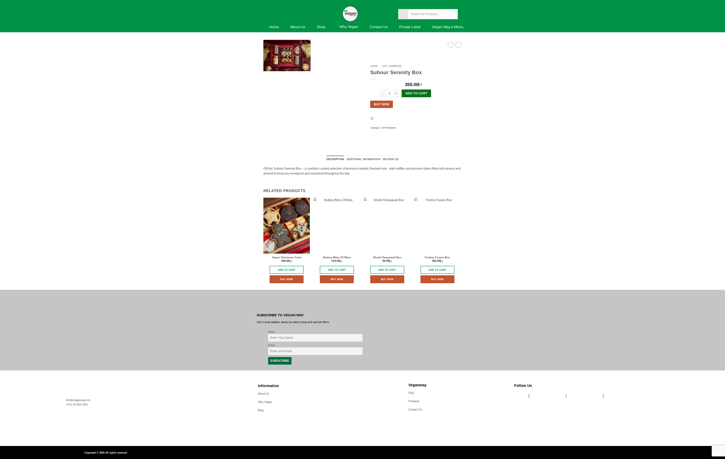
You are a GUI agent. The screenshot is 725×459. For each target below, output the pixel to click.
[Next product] (451, 45)
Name (271, 331)
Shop (321, 27)
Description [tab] (335, 159)
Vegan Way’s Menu (447, 27)
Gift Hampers (392, 66)
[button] (372, 118)
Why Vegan (348, 27)
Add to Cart (416, 93)
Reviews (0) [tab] (391, 159)
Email (271, 345)
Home (274, 27)
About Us (297, 27)
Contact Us (379, 27)
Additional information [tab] (363, 159)
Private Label (409, 27)
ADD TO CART (286, 269)
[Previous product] (458, 45)
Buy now (381, 104)
